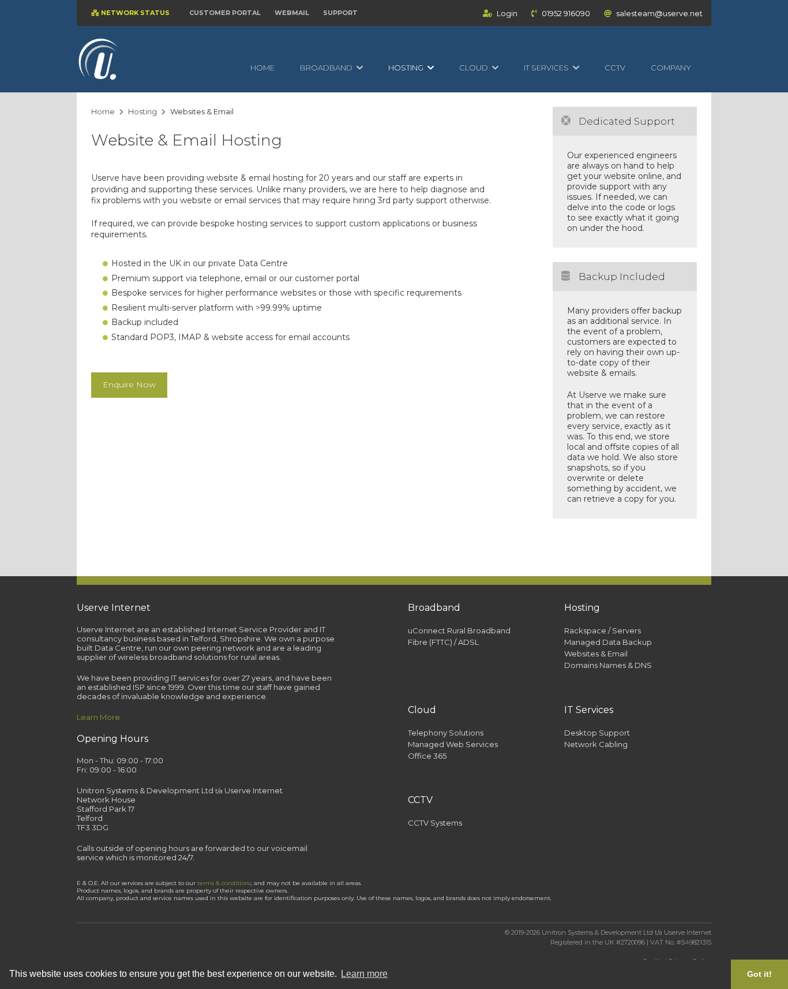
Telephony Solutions (445, 732)
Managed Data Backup (608, 642)
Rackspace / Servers (602, 630)
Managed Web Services (453, 744)
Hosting (142, 111)
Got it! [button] (759, 974)
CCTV (615, 67)
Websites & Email (596, 653)
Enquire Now (129, 384)
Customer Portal (225, 13)
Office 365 (427, 755)
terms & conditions (224, 883)
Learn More (98, 717)
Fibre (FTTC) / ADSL (443, 642)
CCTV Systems (435, 822)
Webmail (292, 13)
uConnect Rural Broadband (459, 630)
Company (671, 67)
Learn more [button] (364, 974)
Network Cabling (596, 744)
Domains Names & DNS (608, 665)
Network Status (134, 13)
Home (262, 67)
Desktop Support (597, 732)
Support (340, 13)
